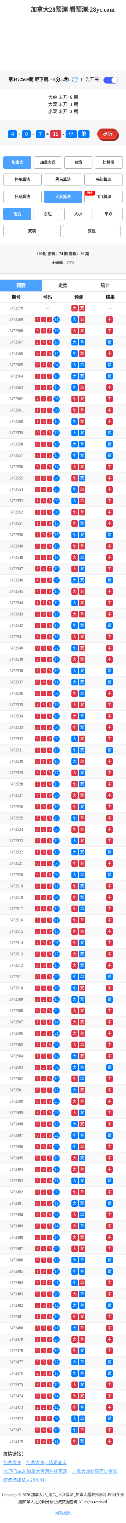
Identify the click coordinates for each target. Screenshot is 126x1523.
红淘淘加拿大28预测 (23, 1480)
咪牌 (107, 134)
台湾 (78, 162)
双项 (32, 231)
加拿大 (17, 162)
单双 (108, 214)
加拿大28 (12, 1462)
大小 (78, 214)
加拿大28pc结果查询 (46, 1462)
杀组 (48, 214)
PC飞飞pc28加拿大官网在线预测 (35, 1471)
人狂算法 (63, 197)
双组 (92, 231)
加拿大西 (48, 162)
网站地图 (63, 1513)
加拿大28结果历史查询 (94, 1471)
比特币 (108, 162)
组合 (17, 214)
